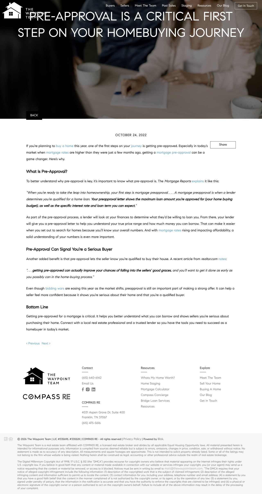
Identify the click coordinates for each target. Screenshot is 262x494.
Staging (186, 6)
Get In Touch (246, 5)
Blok (160, 439)
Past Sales (169, 6)
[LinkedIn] (93, 389)
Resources (204, 6)
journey (136, 146)
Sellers (124, 6)
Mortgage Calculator (155, 389)
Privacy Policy (132, 439)
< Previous (33, 343)
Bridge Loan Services (155, 401)
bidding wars (54, 289)
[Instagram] (87, 389)
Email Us (88, 383)
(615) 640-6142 (92, 378)
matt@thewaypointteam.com (184, 468)
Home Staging (150, 383)
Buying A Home (210, 389)
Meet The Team (145, 6)
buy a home (64, 146)
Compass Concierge (154, 395)
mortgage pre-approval (174, 153)
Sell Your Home (210, 383)
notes (222, 259)
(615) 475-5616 (91, 423)
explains (198, 181)
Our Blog (223, 6)
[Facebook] (83, 389)
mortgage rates (57, 153)
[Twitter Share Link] (217, 156)
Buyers (110, 6)
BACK (34, 115)
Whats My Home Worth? (158, 378)
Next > (46, 343)
